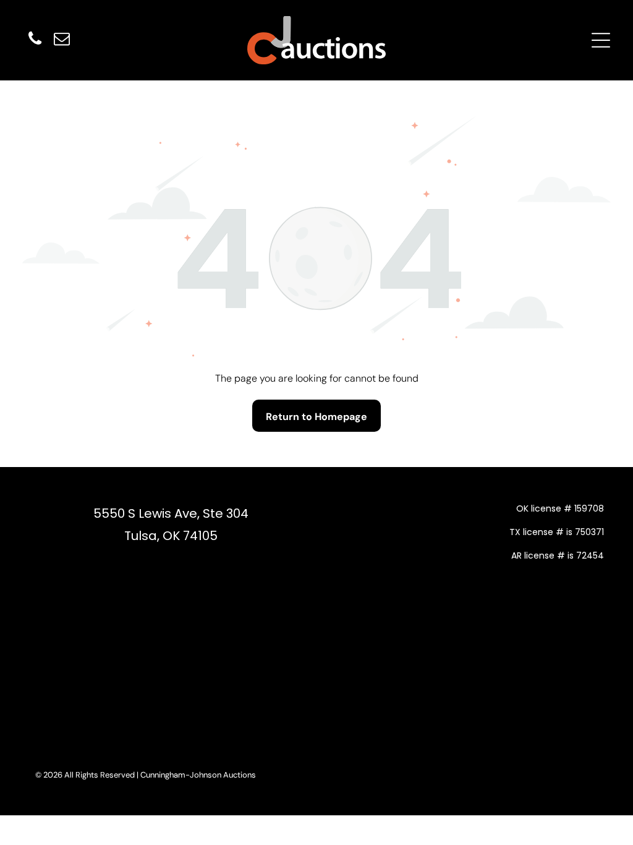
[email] (61, 40)
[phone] (34, 40)
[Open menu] (601, 40)
